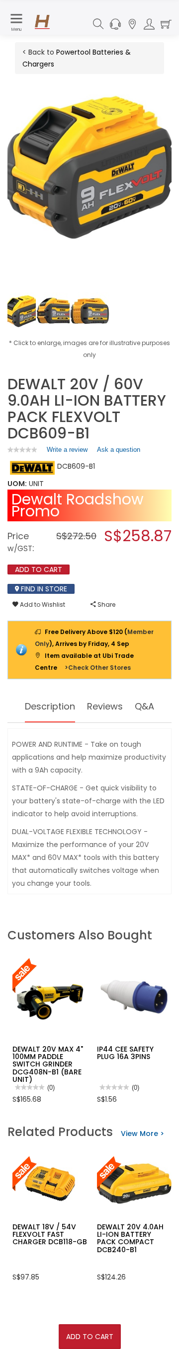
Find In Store (43, 589)
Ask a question (118, 449)
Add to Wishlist (41, 604)
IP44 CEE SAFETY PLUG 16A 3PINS (125, 1053)
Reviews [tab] (105, 706)
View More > (142, 1133)
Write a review (67, 452)
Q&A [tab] (144, 706)
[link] (22, 449)
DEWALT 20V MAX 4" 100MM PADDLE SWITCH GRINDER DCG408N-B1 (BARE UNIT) (47, 1064)
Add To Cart (89, 1337)
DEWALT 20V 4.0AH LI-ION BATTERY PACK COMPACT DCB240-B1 (130, 1238)
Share (105, 604)
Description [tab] (50, 706)
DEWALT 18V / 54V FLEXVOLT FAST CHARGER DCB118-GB (49, 1234)
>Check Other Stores (98, 667)
